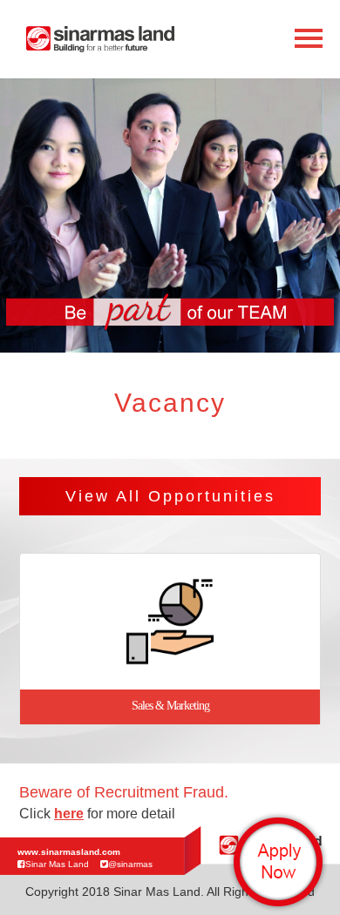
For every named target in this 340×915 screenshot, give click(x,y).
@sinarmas (130, 864)
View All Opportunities (170, 496)
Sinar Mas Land (57, 864)
